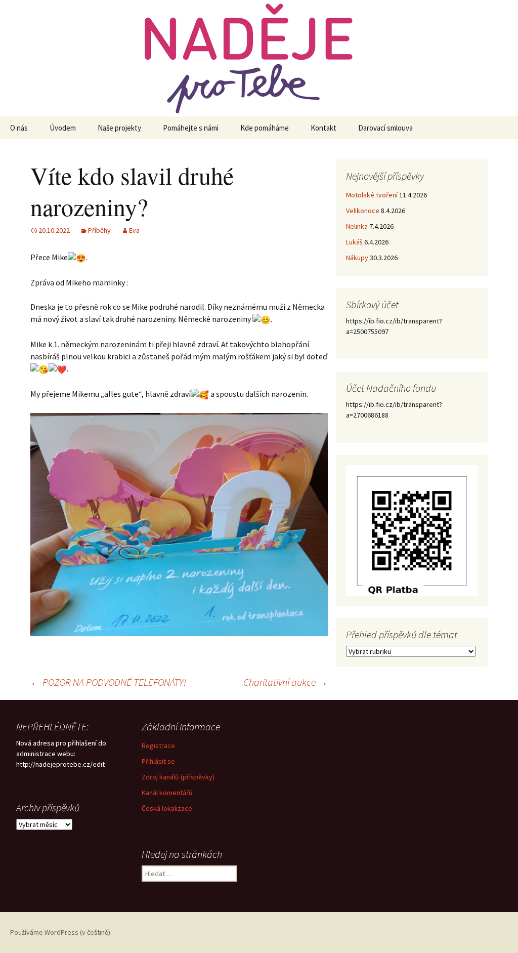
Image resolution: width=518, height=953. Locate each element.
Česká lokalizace (167, 808)
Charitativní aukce (285, 682)
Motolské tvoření (372, 194)
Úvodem (63, 128)
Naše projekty (119, 128)
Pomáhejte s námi (191, 128)
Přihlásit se (158, 761)
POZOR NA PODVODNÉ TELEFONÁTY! (108, 682)
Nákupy (357, 257)
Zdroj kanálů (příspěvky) (178, 776)
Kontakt (323, 128)
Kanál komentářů (167, 792)
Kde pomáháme (264, 128)
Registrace (158, 745)
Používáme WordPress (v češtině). (61, 932)
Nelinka (357, 226)
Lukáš (354, 241)
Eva (134, 230)
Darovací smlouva (385, 128)
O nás (19, 128)
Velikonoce (362, 210)
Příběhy (99, 230)
